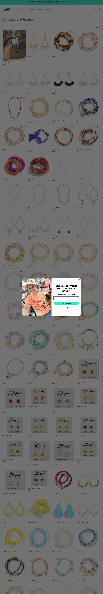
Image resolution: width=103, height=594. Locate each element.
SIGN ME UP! (66, 303)
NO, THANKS (66, 307)
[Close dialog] (79, 280)
